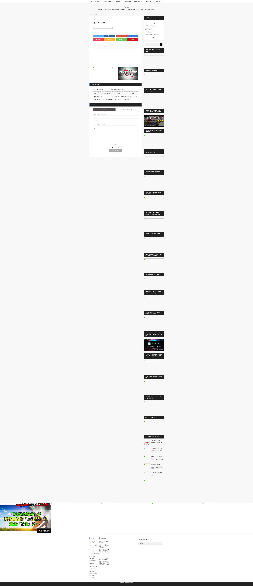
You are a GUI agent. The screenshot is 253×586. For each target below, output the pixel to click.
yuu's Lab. (125, 582)
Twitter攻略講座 (91, 558)
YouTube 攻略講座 (92, 556)
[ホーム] (91, 1)
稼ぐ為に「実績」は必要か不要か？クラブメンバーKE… (157, 457)
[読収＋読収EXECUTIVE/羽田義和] (154, 135)
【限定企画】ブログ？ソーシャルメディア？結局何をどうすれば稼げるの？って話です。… (115, 96)
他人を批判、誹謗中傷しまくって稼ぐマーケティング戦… (157, 465)
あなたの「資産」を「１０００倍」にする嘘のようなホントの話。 (109, 89)
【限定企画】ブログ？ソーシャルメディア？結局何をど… (157, 441)
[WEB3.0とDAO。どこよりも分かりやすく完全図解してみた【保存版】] (154, 317)
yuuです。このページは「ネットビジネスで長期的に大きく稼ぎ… (157, 444)
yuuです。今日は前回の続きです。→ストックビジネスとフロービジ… (157, 452)
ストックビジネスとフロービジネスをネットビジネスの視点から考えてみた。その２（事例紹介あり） (104, 546)
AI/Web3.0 (118, 1)
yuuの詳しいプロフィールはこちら (152, 34)
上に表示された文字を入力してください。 (115, 146)
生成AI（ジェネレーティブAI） (93, 564)
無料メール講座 (148, 1)
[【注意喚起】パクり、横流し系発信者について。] (154, 238)
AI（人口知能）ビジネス (93, 569)
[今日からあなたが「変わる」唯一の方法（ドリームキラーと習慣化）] (154, 297)
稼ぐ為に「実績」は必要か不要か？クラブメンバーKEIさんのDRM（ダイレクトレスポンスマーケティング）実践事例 (104, 563)
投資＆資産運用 (128, 1)
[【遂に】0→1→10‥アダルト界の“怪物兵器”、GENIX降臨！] (154, 95)
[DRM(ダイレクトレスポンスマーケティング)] (154, 381)
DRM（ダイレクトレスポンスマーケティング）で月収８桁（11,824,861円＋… (112, 99)
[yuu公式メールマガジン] (103, 73)
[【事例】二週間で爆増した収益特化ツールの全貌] (154, 55)
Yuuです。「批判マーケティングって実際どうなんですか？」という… (157, 468)
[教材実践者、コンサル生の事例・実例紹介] (128, 73)
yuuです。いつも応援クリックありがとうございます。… (157, 460)
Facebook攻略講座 (92, 560)
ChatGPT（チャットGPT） (93, 566)
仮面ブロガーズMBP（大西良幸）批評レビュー (104, 542)
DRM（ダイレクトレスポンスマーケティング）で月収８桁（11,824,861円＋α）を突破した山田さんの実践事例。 (104, 557)
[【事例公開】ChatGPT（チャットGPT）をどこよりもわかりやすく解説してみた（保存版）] (154, 350)
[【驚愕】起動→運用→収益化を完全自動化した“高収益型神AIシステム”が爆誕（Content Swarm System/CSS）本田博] (154, 156)
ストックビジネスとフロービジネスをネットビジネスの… (157, 449)
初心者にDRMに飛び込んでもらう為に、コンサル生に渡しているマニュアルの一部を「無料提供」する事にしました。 (104, 551)
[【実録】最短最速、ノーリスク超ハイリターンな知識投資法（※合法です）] (154, 259)
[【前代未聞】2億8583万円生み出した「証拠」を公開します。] (154, 402)
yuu (99, 46)
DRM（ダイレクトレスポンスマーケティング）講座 (94, 550)
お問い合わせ (158, 1)
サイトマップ (91, 542)
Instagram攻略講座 (92, 554)
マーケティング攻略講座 (108, 1)
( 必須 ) (96, 120)
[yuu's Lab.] (126, 7)
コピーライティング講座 (93, 545)
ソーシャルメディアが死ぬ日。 (157, 472)
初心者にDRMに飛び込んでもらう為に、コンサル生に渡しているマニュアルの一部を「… (115, 93)
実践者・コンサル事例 (138, 1)
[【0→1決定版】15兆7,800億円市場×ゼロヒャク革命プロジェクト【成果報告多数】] (154, 218)
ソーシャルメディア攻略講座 (94, 553)
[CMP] (154, 126)
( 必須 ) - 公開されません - (99, 124)
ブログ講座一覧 (98, 1)
